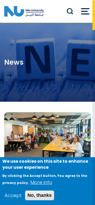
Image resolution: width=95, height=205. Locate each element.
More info (41, 182)
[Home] (24, 11)
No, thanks (39, 195)
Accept (13, 195)
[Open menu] (85, 11)
